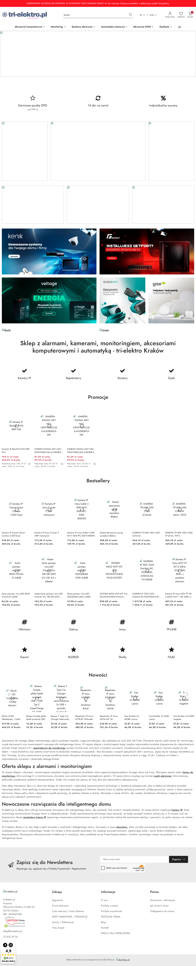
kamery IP (177, 810)
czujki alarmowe (162, 776)
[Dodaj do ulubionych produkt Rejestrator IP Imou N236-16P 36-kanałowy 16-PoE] (117, 688)
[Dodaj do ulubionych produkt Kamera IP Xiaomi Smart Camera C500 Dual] (27, 493)
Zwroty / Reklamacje (63, 922)
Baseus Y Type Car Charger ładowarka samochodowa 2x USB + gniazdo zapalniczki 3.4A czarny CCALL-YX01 (60, 718)
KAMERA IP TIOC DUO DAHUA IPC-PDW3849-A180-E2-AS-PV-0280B (146, 595)
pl (141, 15)
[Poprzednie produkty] (8, 694)
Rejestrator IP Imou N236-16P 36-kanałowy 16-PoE (109, 718)
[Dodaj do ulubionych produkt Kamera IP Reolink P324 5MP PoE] (27, 410)
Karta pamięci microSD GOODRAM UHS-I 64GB (78, 595)
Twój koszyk (58, 927)
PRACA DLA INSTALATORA (115, 933)
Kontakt (105, 927)
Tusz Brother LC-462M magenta (183, 718)
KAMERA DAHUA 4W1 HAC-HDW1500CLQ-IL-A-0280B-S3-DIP (48, 450)
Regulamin (57, 900)
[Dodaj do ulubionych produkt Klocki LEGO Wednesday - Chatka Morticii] (19, 688)
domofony (121, 827)
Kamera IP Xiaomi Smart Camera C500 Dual (13, 534)
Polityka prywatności (111, 911)
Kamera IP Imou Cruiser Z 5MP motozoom (46, 534)
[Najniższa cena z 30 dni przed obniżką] (29, 463)
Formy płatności (60, 905)
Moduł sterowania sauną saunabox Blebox (111, 534)
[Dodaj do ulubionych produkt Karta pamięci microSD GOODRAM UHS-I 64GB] (92, 554)
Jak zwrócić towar (159, 905)
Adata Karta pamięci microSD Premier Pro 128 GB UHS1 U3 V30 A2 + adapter (48, 595)
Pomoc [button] (154, 892)
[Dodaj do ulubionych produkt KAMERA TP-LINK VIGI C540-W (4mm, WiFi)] (190, 493)
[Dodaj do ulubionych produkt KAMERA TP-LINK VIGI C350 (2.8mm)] (158, 493)
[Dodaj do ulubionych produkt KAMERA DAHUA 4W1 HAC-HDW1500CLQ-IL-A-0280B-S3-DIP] (60, 410)
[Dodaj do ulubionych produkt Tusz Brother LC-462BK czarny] (141, 688)
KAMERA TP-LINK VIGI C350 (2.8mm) (146, 534)
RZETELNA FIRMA (110, 916)
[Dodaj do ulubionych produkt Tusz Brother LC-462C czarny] (166, 688)
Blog (103, 922)
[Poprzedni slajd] (6, 54)
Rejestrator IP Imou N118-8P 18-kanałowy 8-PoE (85, 718)
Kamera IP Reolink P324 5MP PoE (16, 450)
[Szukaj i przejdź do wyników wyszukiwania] (130, 15)
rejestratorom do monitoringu (49, 748)
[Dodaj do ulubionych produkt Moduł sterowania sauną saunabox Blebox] (125, 493)
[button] (180, 27)
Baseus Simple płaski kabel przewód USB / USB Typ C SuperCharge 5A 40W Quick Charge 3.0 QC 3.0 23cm (36, 718)
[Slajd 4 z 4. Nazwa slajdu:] (98, 54)
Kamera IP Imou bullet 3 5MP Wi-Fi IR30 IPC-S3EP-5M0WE (81, 534)
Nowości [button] (98, 674)
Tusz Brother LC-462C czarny (159, 718)
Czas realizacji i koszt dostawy (68, 911)
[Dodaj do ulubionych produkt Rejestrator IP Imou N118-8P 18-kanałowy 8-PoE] (92, 688)
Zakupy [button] (57, 892)
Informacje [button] (108, 892)
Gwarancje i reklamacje (162, 900)
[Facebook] (5, 945)
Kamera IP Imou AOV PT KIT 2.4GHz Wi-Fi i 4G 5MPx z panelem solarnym (178, 595)
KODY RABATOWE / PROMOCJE (70, 916)
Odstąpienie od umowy (162, 911)
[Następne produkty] (187, 694)
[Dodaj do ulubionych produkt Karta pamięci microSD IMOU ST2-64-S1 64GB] (27, 554)
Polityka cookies (109, 905)
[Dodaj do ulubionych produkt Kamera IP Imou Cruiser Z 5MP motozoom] (60, 493)
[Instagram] (11, 945)
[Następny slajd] (189, 54)
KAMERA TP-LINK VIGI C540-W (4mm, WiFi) (179, 534)
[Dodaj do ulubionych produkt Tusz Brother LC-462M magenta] (190, 688)
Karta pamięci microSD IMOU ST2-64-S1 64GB (16, 595)
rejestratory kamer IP (34, 817)
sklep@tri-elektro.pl (12, 931)
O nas (104, 900)
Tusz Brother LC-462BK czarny (131, 718)
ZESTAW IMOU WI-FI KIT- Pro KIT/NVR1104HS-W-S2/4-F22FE (114, 595)
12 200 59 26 (10, 936)
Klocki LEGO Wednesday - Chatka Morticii (11, 718)
